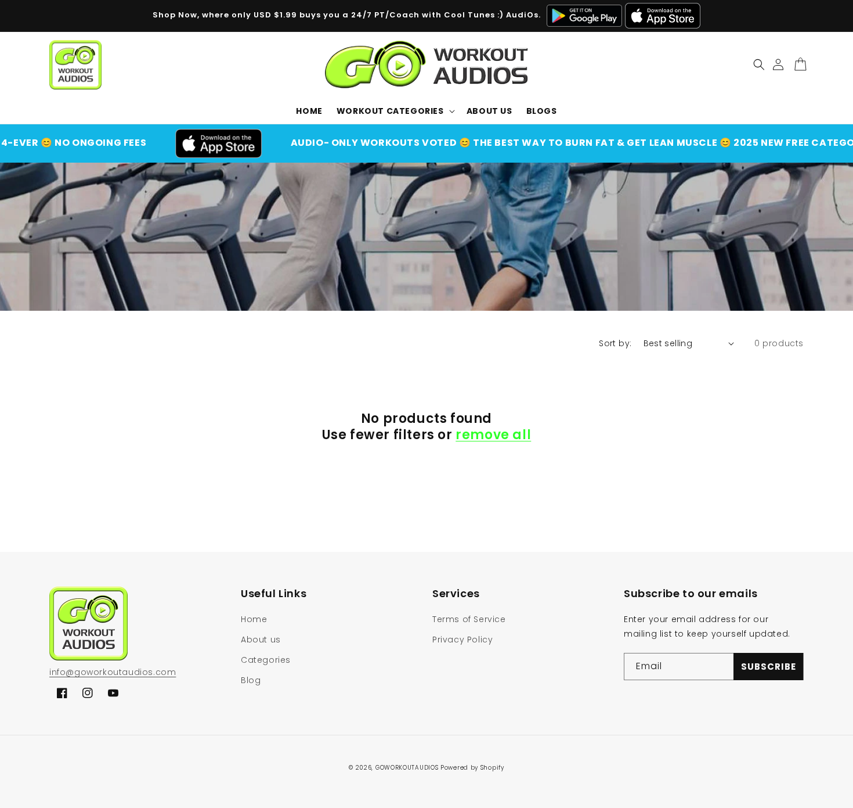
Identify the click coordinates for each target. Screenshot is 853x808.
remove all (493, 435)
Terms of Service (469, 619)
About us (261, 639)
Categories (266, 660)
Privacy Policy (462, 639)
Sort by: (615, 343)
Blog (251, 680)
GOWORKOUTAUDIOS (407, 767)
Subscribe (768, 666)
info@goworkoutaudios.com (112, 672)
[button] (395, 111)
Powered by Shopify (472, 767)
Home (254, 619)
